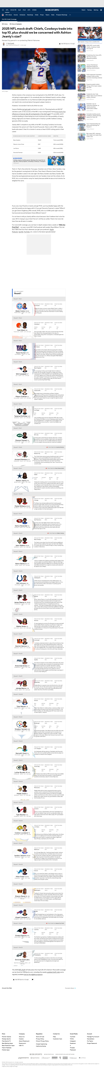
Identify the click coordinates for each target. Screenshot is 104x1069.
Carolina (36, 929)
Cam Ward (21, 330)
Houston (36, 808)
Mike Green (20, 877)
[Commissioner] (56, 1057)
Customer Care (57, 1039)
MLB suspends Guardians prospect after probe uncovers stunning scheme (94, 76)
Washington (37, 890)
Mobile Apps (6, 1050)
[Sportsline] (35, 1057)
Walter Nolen (21, 626)
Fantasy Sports (6, 1039)
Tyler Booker (21, 815)
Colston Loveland (21, 833)
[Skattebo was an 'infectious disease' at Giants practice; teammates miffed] (81, 107)
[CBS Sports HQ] (49, 1054)
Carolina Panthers (60, 447)
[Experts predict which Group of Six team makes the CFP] (81, 87)
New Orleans (37, 539)
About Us (21, 1037)
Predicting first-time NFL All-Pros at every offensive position (94, 56)
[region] (90, 33)
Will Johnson (21, 583)
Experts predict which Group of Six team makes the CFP (93, 86)
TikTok (72, 1039)
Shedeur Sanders (21, 729)
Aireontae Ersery (21, 666)
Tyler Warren (21, 707)
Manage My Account (93, 1037)
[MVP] (65, 1057)
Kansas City (37, 453)
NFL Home (5, 24)
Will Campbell (21, 374)
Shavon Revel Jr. (21, 896)
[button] (70, 15)
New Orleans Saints (59, 468)
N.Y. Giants (37, 347)
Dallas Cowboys (60, 533)
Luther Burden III (21, 772)
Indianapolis (37, 578)
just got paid (26, 109)
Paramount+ (22, 1043)
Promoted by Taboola (69, 988)
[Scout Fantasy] (73, 1058)
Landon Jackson (20, 856)
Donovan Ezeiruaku (22, 960)
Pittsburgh (36, 723)
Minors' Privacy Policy (42, 1041)
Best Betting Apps (7, 1043)
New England (37, 368)
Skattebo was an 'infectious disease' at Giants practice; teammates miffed (92, 106)
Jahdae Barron (21, 688)
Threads (72, 1048)
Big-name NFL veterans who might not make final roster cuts (93, 135)
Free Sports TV (6, 1041)
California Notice (41, 1046)
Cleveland (36, 324)
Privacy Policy (40, 1039)
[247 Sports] (23, 1057)
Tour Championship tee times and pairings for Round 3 (93, 125)
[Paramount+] (45, 1057)
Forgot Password (92, 1043)
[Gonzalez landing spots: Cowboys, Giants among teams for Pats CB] (81, 117)
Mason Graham (21, 397)
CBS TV (21, 1045)
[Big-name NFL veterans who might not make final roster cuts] (81, 137)
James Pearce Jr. (20, 602)
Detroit (36, 870)
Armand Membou (21, 459)
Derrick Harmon (21, 646)
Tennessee (37, 305)
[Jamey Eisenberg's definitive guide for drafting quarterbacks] (81, 68)
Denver (36, 700)
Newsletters (90, 1039)
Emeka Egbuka (20, 936)
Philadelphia (37, 955)
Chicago (36, 500)
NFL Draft (22, 970)
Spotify (21, 232)
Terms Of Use (40, 1037)
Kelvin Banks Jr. (21, 564)
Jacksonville (37, 390)
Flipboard (73, 1050)
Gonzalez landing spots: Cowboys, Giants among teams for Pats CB (93, 115)
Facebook (73, 1043)
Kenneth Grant (21, 753)
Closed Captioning (41, 1044)
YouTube (27, 232)
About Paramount (24, 1041)
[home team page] (19, 306)
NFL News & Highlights (16, 24)
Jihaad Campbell (21, 917)
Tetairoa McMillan (21, 416)
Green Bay (37, 766)
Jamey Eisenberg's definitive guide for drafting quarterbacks (92, 66)
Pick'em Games (6, 1037)
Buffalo (36, 911)
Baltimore (36, 849)
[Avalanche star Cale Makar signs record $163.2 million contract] (81, 97)
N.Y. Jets (36, 435)
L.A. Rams (36, 827)
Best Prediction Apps (8, 1045)
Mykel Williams (20, 506)
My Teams (90, 1041)
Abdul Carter (20, 311)
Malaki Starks (22, 794)
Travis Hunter (21, 353)
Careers (21, 1039)
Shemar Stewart (21, 440)
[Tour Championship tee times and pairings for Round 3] (81, 127)
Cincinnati (36, 640)
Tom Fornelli (11, 43)
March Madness (6, 1048)
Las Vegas (36, 410)
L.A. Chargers (37, 748)
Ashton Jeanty (21, 481)
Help (54, 1037)
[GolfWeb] (82, 1058)
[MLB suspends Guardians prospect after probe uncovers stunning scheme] (81, 78)
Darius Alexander (21, 526)
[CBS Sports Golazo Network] (65, 1054)
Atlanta (36, 596)
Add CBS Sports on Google (68, 43)
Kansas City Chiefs (60, 923)
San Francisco (37, 520)
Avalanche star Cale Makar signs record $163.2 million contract (94, 95)
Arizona (36, 620)
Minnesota (37, 787)
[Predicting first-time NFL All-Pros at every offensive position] (81, 58)
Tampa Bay (37, 682)
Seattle (36, 660)
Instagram (73, 1041)
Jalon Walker (20, 545)
